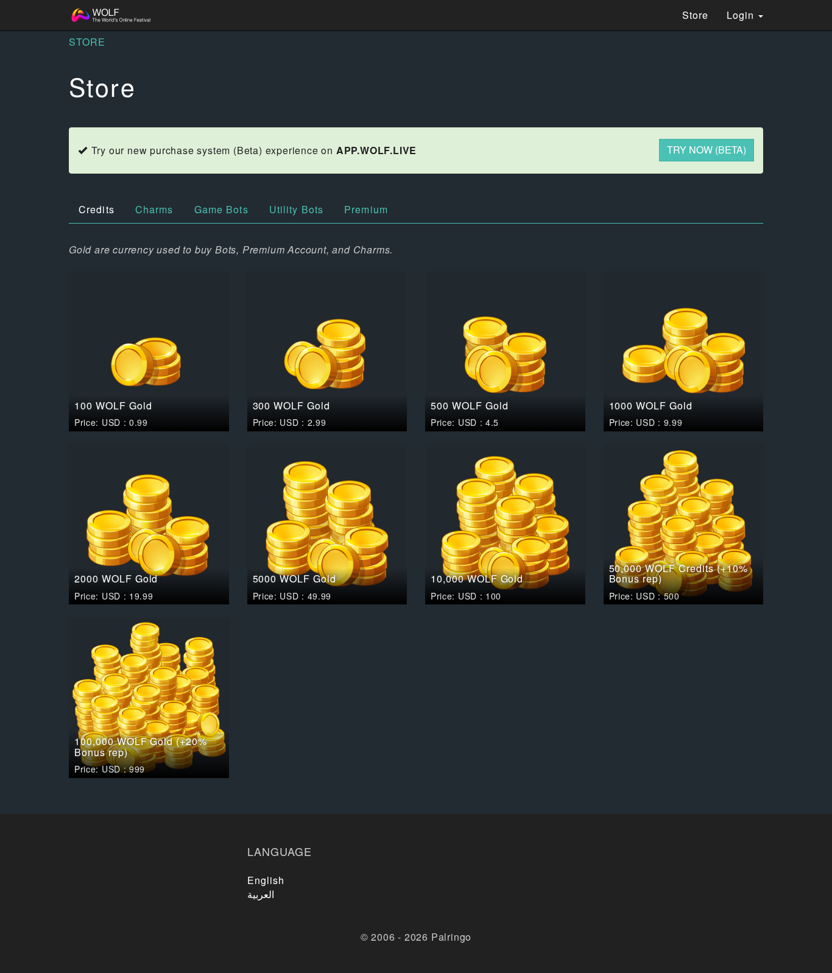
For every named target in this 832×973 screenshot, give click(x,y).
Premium (366, 209)
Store (695, 15)
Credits (97, 209)
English (266, 880)
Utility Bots (296, 209)
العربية (260, 894)
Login (742, 15)
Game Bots (221, 209)
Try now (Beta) (706, 150)
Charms (154, 209)
